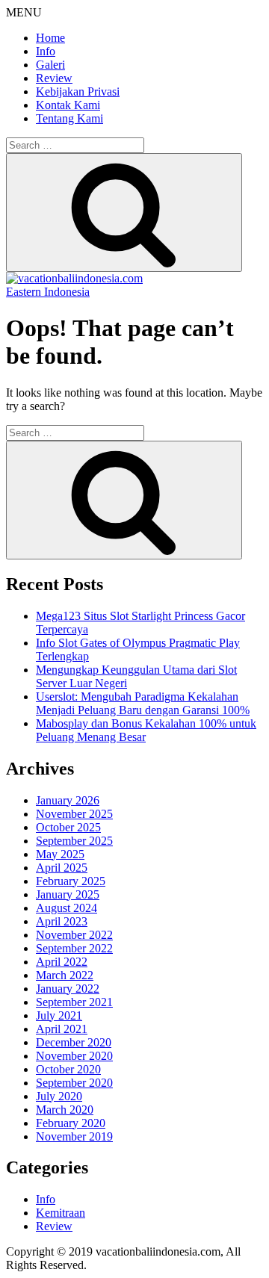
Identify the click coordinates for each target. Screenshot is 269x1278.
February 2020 (70, 1123)
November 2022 (74, 934)
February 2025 (70, 881)
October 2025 (68, 827)
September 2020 (74, 1082)
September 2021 (74, 1002)
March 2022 (64, 975)
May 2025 (60, 854)
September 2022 (74, 948)
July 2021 (59, 1015)
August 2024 (66, 908)
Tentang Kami (69, 118)
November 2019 (74, 1136)
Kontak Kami (68, 105)
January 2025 (67, 894)
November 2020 (74, 1055)
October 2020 (68, 1069)
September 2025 (74, 840)
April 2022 (61, 961)
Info (45, 51)
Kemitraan (60, 1212)
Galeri (50, 64)
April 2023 (61, 921)
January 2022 (67, 988)
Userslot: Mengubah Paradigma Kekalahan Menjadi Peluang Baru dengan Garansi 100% (143, 703)
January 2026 (67, 800)
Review (54, 78)
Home (50, 37)
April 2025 (61, 867)
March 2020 (64, 1109)
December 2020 (73, 1042)
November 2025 (74, 813)
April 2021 (61, 1029)
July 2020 (59, 1096)
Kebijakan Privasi (78, 91)
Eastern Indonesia (48, 291)
